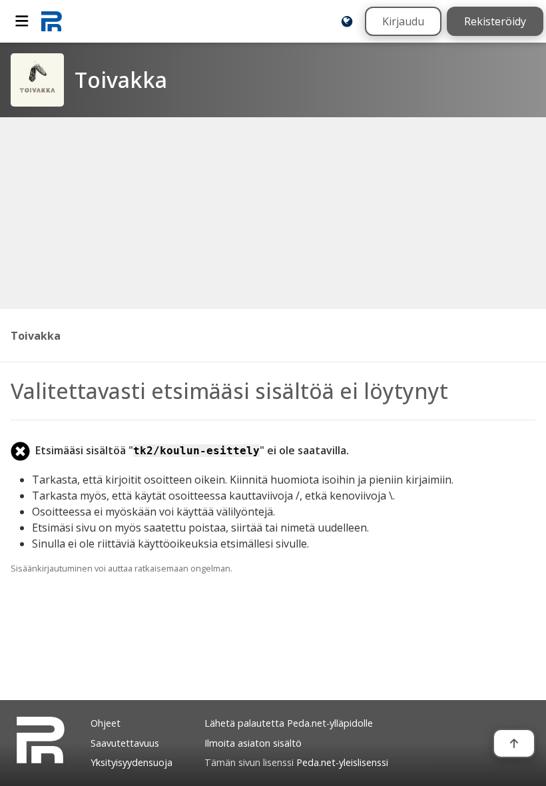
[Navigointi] (22, 21)
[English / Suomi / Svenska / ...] (347, 21)
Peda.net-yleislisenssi (342, 762)
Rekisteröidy (495, 21)
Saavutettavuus (125, 743)
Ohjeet (106, 723)
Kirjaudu (403, 21)
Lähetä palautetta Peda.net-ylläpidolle (288, 723)
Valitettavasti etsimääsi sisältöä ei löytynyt (229, 390)
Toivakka (36, 335)
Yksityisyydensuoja (131, 762)
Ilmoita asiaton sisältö (253, 743)
